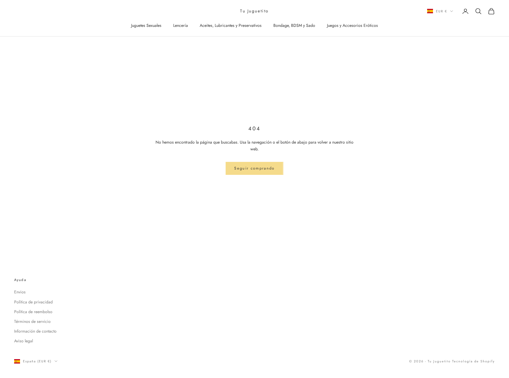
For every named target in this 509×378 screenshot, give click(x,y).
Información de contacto (35, 331)
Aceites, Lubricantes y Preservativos (231, 25)
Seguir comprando (254, 168)
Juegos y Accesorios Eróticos (352, 25)
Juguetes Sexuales (146, 25)
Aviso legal (23, 341)
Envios (20, 292)
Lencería (180, 25)
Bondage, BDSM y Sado (294, 25)
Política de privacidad (33, 302)
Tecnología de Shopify (473, 361)
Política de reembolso (33, 312)
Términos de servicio (32, 321)
